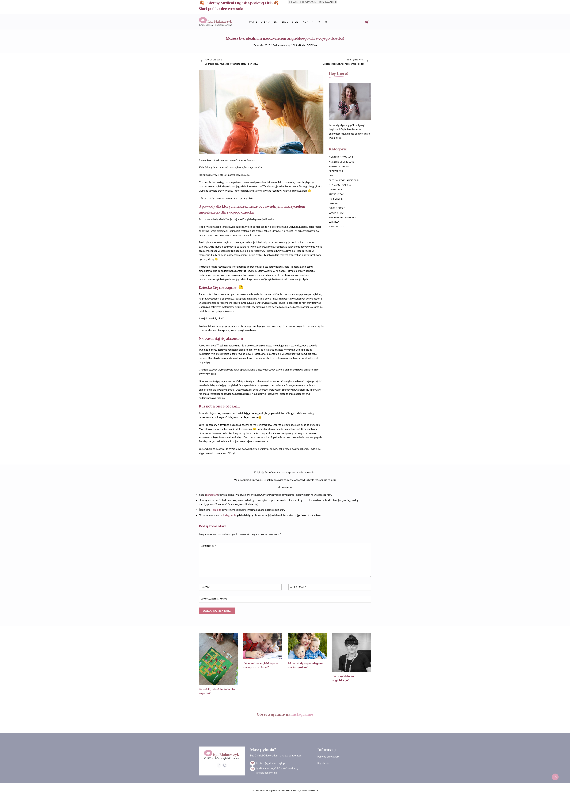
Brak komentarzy (281, 45)
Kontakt (309, 21)
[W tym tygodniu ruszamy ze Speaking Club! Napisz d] (276, 728)
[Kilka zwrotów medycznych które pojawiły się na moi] (328, 730)
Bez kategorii (336, 171)
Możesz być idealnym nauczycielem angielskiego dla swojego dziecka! (285, 38)
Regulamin (323, 763)
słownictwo (336, 212)
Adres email (298, 587)
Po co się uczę (337, 208)
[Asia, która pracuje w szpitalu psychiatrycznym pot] (363, 728)
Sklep (295, 21)
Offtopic (334, 203)
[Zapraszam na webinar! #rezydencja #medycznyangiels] (311, 728)
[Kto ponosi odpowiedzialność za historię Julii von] (242, 728)
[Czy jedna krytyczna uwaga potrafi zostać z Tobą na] (259, 730)
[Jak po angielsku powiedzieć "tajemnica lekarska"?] (224, 728)
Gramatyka (335, 189)
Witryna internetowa (214, 599)
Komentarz (208, 546)
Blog (285, 21)
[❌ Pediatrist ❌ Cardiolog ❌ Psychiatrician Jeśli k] (294, 730)
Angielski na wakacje (341, 157)
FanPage (216, 509)
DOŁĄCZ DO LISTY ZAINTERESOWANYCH (312, 2)
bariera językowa (339, 166)
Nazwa (205, 587)
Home (253, 21)
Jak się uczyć (336, 194)
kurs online (335, 199)
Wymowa (334, 222)
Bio (276, 21)
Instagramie (229, 515)
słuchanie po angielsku (342, 217)
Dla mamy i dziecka (305, 45)
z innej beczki (337, 226)
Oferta (265, 21)
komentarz (212, 494)
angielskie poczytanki (341, 162)
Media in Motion (310, 790)
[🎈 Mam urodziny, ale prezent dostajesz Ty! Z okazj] (207, 730)
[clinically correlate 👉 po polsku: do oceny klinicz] (346, 728)
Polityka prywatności (328, 756)
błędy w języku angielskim (344, 180)
